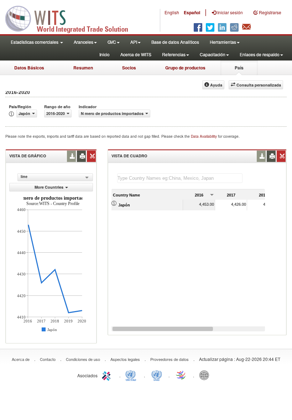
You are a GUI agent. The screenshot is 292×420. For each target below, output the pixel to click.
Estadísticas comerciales (35, 42)
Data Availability (204, 136)
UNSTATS (157, 375)
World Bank (206, 375)
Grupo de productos (185, 67)
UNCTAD (132, 375)
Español (192, 12)
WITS (71, 18)
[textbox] (180, 178)
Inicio (104, 54)
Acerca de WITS (135, 54)
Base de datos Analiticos (175, 42)
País (239, 67)
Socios (129, 67)
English (172, 12)
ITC (107, 375)
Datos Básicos (29, 67)
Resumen (83, 67)
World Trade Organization (181, 375)
